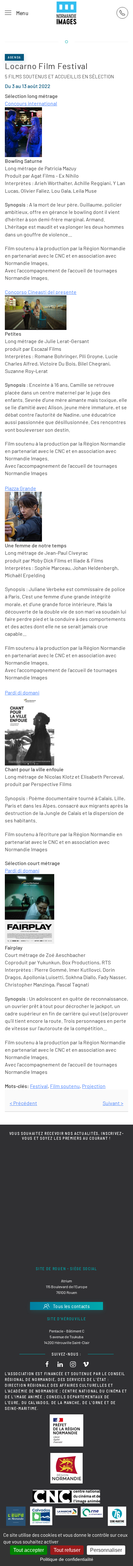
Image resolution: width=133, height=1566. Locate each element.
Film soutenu (65, 1086)
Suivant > (113, 1103)
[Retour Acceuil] (66, 13)
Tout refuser (67, 1550)
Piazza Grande (20, 488)
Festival (39, 1086)
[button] (16, 13)
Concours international (31, 103)
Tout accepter (28, 1550)
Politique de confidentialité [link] (66, 1559)
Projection (94, 1086)
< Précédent (23, 1103)
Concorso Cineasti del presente (41, 292)
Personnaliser (106, 1550)
